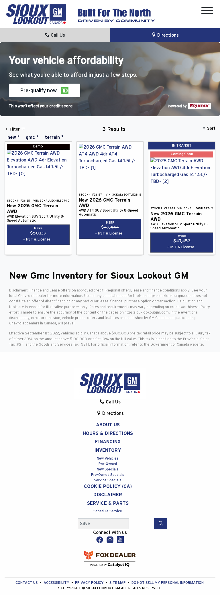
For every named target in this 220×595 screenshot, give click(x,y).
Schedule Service (107, 511)
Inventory (107, 450)
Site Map (118, 583)
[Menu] (207, 11)
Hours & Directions (108, 433)
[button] (44, 90)
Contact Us (27, 583)
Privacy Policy (90, 583)
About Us (108, 425)
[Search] (160, 523)
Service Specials (107, 480)
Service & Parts (108, 503)
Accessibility (57, 583)
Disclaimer (107, 494)
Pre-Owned (108, 464)
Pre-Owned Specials (107, 475)
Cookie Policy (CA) (108, 486)
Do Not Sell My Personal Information (167, 583)
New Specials (108, 469)
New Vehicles (108, 458)
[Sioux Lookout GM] (36, 13)
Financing (108, 442)
